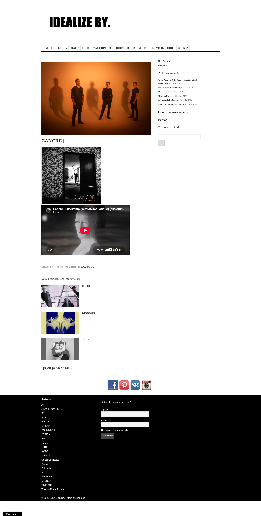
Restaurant (46, 476)
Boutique (162, 65)
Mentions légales (76, 498)
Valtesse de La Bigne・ (169, 100)
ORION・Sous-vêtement (169, 87)
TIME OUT (49, 48)
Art (42, 404)
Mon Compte (164, 61)
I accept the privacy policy (116, 430)
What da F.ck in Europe (52, 489)
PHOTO (171, 48)
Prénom (105, 410)
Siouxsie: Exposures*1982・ (171, 104)
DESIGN (74, 48)
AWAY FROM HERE (102, 48)
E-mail (104, 420)
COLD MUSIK (156, 48)
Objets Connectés (50, 459)
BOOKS (131, 48)
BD (43, 413)
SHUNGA (183, 48)
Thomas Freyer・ (166, 96)
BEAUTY (62, 48)
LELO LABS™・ (165, 92)
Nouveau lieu (47, 455)
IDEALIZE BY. (57, 498)
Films (44, 438)
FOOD (85, 48)
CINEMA (45, 426)
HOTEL (120, 48)
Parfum (45, 464)
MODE (142, 48)
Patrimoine (46, 468)
